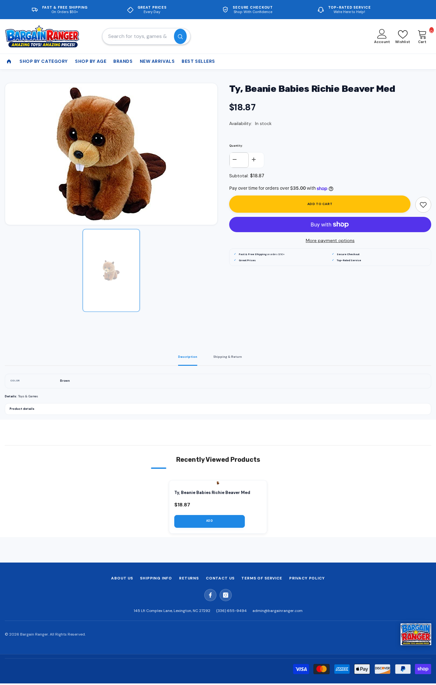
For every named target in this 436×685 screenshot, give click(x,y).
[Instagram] (226, 595)
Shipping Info (156, 578)
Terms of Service (261, 578)
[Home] (9, 61)
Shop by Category (43, 61)
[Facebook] (210, 595)
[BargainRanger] (416, 634)
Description (187, 357)
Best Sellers (198, 61)
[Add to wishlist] (423, 205)
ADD (209, 521)
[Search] (146, 36)
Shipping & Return (227, 357)
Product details (22, 409)
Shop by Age (90, 61)
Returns (189, 578)
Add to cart (320, 204)
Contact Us (220, 578)
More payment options (330, 240)
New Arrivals (157, 61)
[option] (111, 154)
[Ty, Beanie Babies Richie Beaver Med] (218, 482)
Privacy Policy (307, 578)
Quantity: (236, 146)
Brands (122, 61)
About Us (122, 578)
